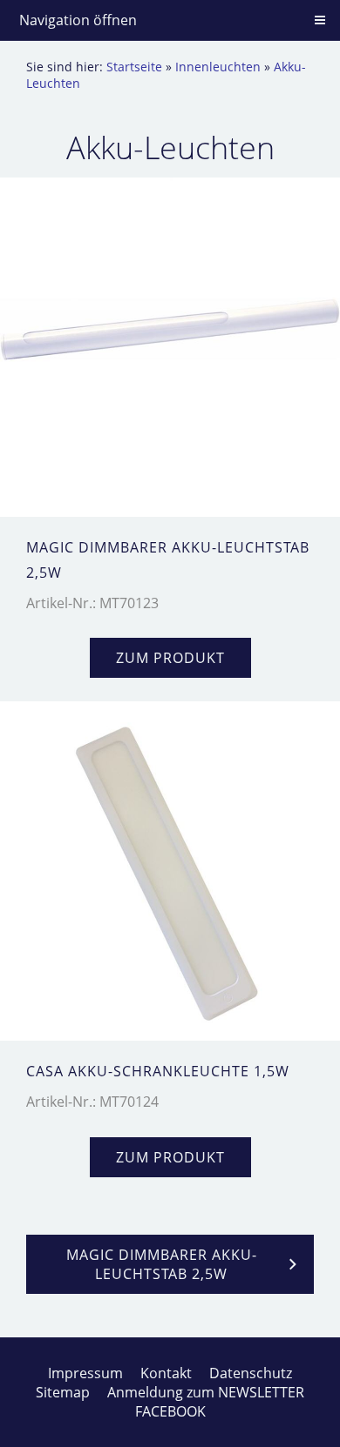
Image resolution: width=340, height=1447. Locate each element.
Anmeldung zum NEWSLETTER (205, 1392)
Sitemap (63, 1392)
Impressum (85, 1373)
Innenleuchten (218, 66)
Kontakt (166, 1373)
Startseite (134, 66)
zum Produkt (170, 657)
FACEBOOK (170, 1411)
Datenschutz (250, 1373)
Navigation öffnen (78, 20)
